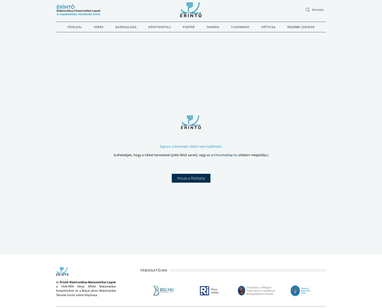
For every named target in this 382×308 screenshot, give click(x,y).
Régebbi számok (301, 27)
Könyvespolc (159, 27)
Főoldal (74, 27)
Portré (189, 27)
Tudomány (240, 27)
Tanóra (213, 27)
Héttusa (268, 27)
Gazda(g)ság (126, 27)
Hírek (99, 27)
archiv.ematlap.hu (225, 155)
